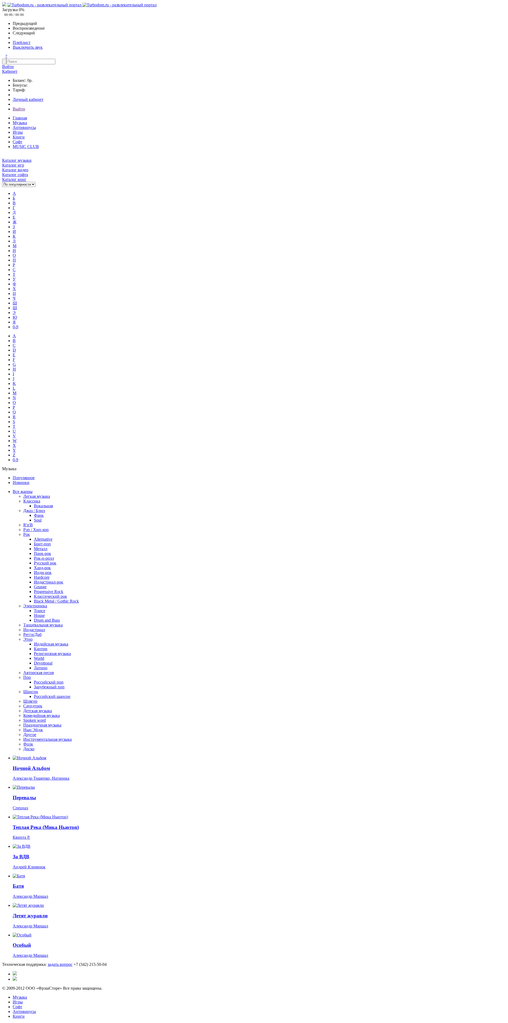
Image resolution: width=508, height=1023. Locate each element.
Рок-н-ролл (44, 558)
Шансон (30, 691)
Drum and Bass (47, 620)
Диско (28, 749)
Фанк (39, 515)
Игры (18, 132)
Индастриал (34, 629)
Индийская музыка (51, 644)
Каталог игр (13, 165)
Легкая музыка (36, 496)
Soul (38, 520)
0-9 (15, 327)
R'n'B (28, 525)
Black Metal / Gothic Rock (56, 601)
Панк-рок (42, 553)
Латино (40, 668)
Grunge (40, 587)
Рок (26, 534)
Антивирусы (24, 127)
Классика (31, 501)
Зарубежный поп (49, 687)
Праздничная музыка (42, 725)
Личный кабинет (28, 99)
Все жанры (23, 491)
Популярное (24, 477)
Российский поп (49, 682)
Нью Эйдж (33, 730)
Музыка (20, 122)
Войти (8, 66)
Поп (27, 677)
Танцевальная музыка (43, 625)
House (39, 615)
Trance (39, 610)
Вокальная (43, 506)
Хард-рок (42, 568)
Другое (29, 734)
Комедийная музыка (41, 715)
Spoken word (34, 720)
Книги (19, 137)
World (39, 658)
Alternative (43, 539)
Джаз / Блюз (34, 510)
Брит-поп (42, 544)
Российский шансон (52, 696)
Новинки (21, 482)
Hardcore (41, 577)
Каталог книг (14, 179)
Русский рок (45, 563)
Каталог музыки (16, 160)
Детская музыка (37, 710)
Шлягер (30, 701)
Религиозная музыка (52, 653)
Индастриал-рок (48, 582)
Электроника (35, 606)
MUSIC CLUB (26, 146)
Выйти (19, 109)
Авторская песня (38, 672)
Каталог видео (15, 170)
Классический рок (50, 596)
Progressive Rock (48, 591)
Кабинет (9, 71)
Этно (28, 639)
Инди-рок (43, 572)
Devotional (43, 663)
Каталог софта (15, 174)
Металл (40, 548)
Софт (17, 142)
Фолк (28, 744)
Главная (20, 118)
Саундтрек (32, 706)
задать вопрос (60, 964)
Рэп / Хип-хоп (36, 529)
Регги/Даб (32, 634)
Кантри (40, 649)
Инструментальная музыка (47, 739)
